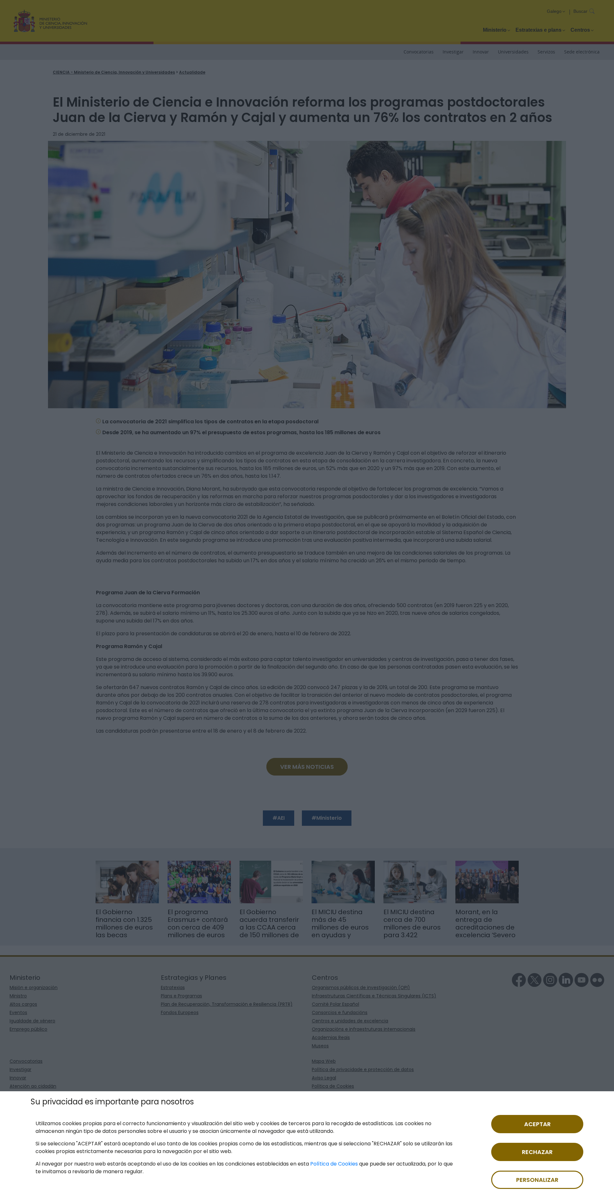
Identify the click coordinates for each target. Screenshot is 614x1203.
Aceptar (537, 1124)
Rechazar (537, 1152)
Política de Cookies (334, 1163)
